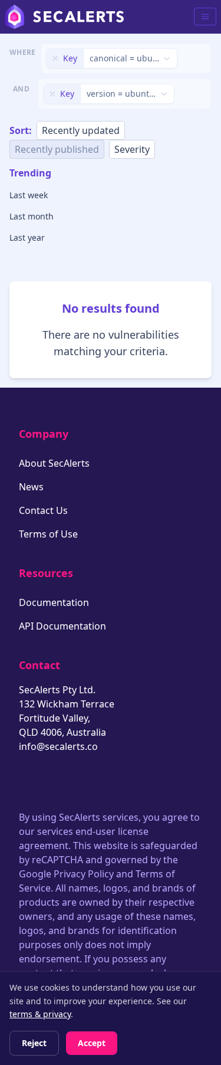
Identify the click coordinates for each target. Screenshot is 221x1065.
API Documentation (62, 626)
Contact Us (43, 510)
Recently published (57, 149)
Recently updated (81, 130)
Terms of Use (48, 533)
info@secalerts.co (58, 746)
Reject (34, 1042)
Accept (91, 1042)
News (31, 486)
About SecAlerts (54, 463)
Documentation (54, 602)
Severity (132, 149)
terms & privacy (40, 1014)
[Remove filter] (55, 58)
